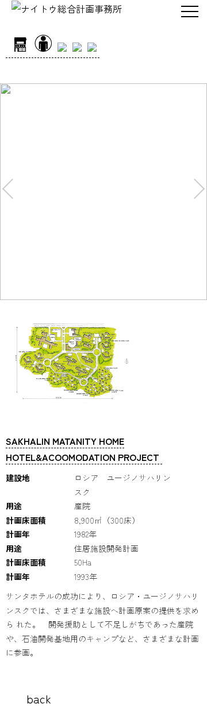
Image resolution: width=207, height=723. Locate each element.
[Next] (195, 189)
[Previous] (12, 189)
